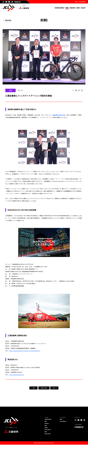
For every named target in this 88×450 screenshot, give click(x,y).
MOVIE (78, 8)
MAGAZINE (72, 8)
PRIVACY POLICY (48, 434)
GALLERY (83, 8)
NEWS (67, 8)
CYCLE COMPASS (82, 2)
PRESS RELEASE (48, 430)
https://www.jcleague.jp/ (16, 375)
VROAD (76, 2)
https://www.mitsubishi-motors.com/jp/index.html (24, 351)
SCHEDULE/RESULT (60, 8)
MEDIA (46, 432)
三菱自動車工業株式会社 (58, 115)
